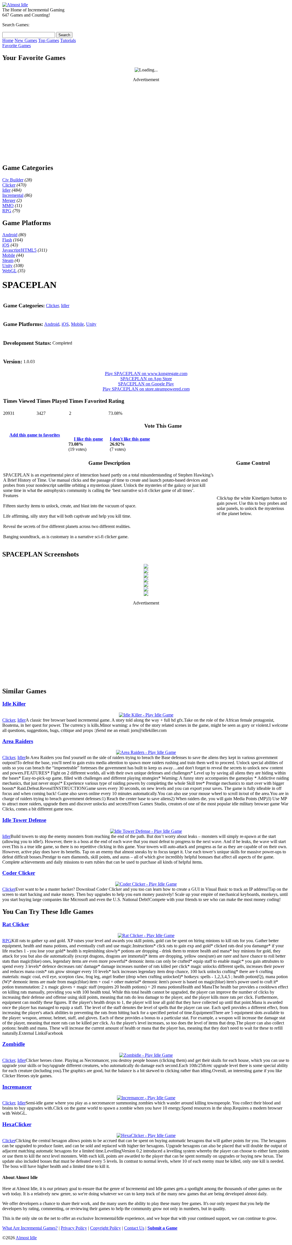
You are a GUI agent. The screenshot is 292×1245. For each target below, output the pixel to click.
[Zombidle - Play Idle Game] (146, 1055)
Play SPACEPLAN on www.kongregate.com (146, 373)
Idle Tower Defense (24, 820)
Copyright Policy (105, 1228)
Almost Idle (26, 1237)
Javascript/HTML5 (19, 250)
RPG (6, 210)
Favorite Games (16, 45)
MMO (8, 205)
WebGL (9, 270)
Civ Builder (12, 179)
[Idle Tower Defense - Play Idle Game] (146, 831)
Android (9, 234)
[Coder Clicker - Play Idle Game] (146, 884)
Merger (8, 200)
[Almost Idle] (15, 4)
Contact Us (134, 1228)
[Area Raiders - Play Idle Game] (146, 752)
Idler (6, 190)
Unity (7, 265)
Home (7, 40)
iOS (5, 245)
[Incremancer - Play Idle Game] (146, 1097)
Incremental (12, 195)
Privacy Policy (74, 1228)
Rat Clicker (15, 924)
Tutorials (68, 40)
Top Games (48, 40)
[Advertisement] (146, 122)
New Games (26, 40)
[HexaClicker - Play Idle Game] (146, 1135)
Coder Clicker (18, 873)
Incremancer (17, 1087)
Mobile (8, 255)
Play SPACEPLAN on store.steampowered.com (146, 389)
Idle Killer (14, 704)
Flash (7, 239)
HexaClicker (16, 1124)
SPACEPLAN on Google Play (146, 383)
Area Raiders (17, 741)
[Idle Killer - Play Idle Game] (146, 714)
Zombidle (13, 1044)
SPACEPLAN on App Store (146, 378)
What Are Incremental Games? (30, 1228)
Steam (7, 260)
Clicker (8, 185)
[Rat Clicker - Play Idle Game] (146, 935)
